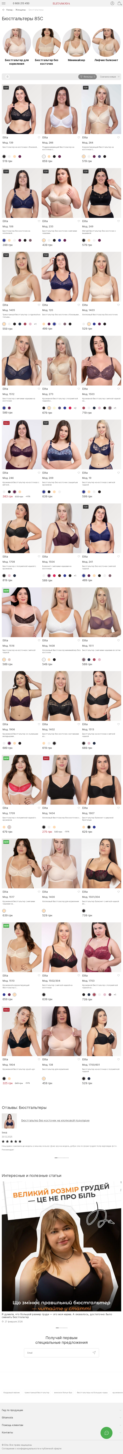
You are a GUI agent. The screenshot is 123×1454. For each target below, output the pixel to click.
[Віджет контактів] (106, 1433)
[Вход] (112, 3)
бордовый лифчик (11, 1392)
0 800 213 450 (21, 3)
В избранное (39, 137)
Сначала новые (108, 76)
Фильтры (89, 76)
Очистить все (7, 77)
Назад (9, 9)
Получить (94, 1352)
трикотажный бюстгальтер (36, 1392)
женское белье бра (63, 1392)
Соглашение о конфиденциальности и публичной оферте (32, 1448)
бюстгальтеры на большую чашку (92, 1392)
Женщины (20, 9)
